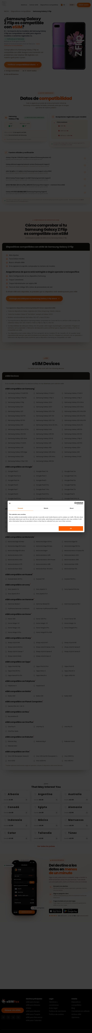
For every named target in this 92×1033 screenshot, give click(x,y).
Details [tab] (46, 508)
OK (71, 528)
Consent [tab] (20, 508)
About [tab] (71, 508)
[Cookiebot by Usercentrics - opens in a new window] (75, 503)
